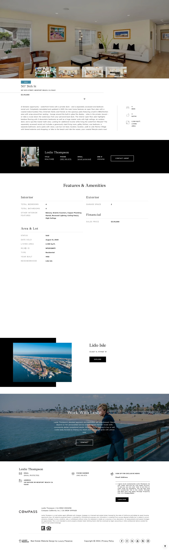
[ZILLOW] (137, 541)
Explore (97, 359)
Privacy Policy (129, 493)
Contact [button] (84, 442)
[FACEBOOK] (122, 541)
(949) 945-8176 (65, 159)
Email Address (122, 477)
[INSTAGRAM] (127, 541)
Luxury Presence (65, 541)
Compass (85, 515)
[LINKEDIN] (132, 541)
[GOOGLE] (143, 541)
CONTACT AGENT (122, 158)
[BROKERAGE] (148, 541)
